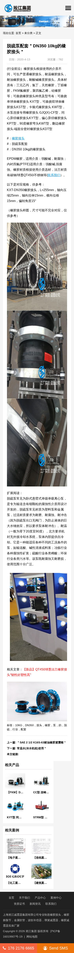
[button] (68, 8)
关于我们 (24, 897)
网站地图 (31, 936)
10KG (18, 725)
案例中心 (56, 897)
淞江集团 (31, 931)
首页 (18, 33)
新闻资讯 (35, 903)
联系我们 (50, 903)
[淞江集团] (16, 8)
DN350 (29, 725)
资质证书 (19, 903)
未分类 (28, 33)
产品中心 (40, 897)
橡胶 (47, 725)
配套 (23, 729)
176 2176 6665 (21, 948)
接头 (39, 725)
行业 (15, 729)
